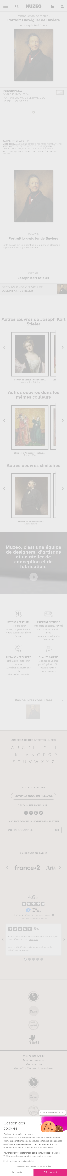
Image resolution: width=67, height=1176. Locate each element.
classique (55, 245)
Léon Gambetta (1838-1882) (31, 522)
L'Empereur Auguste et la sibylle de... (30, 454)
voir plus (33, 939)
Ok (57, 830)
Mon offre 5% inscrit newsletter (33, 1068)
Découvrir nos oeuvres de (22, 289)
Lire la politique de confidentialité (18, 1161)
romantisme (32, 247)
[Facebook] (26, 814)
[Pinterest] (36, 814)
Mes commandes (33, 1060)
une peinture (27, 245)
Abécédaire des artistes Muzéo (33, 740)
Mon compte (33, 1064)
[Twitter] (40, 814)
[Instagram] (31, 814)
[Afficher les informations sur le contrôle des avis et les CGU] (52, 915)
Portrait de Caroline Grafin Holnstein (30, 381)
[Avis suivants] (64, 939)
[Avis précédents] (2, 939)
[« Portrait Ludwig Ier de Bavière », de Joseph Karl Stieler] (33, 711)
